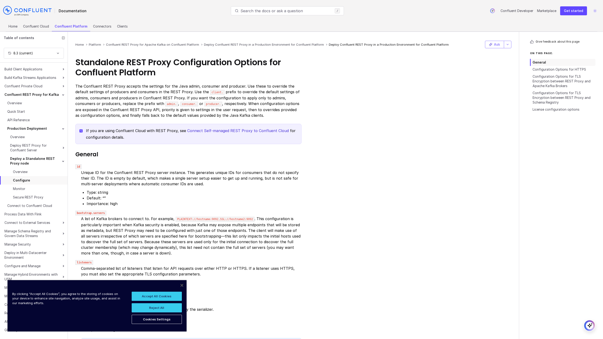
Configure (21, 180)
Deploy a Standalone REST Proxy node (32, 161)
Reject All (156, 308)
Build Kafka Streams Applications (30, 78)
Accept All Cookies (156, 296)
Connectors (102, 26)
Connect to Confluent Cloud (29, 206)
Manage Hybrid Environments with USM (31, 276)
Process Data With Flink (22, 214)
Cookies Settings (157, 319)
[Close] (181, 285)
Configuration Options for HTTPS (559, 69)
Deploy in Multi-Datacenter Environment (25, 255)
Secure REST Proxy (28, 197)
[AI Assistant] (492, 11)
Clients (122, 26)
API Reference (18, 120)
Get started (573, 11)
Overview (14, 103)
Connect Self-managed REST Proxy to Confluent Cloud (238, 130)
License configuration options (556, 109)
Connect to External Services (27, 223)
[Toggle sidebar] (63, 38)
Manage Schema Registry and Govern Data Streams (27, 233)
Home (12, 26)
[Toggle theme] (595, 11)
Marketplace (546, 11)
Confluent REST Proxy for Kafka (31, 95)
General (539, 62)
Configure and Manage (22, 266)
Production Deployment (27, 128)
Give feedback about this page (557, 41)
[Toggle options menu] (507, 44)
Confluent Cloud (36, 26)
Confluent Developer (517, 11)
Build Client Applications (23, 69)
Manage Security (17, 244)
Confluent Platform (71, 26)
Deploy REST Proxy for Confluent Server (28, 147)
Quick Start (16, 111)
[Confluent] (27, 11)
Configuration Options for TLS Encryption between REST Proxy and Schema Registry (562, 97)
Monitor (19, 189)
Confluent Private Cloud (23, 86)
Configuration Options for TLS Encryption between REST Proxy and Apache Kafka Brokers (562, 81)
